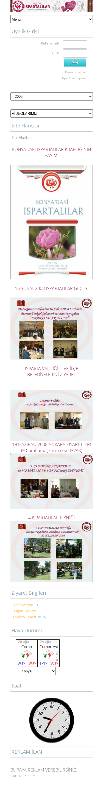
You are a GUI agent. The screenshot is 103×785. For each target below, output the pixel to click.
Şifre (55, 52)
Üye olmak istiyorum (74, 78)
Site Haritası (22, 137)
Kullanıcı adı (50, 43)
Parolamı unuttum (76, 72)
